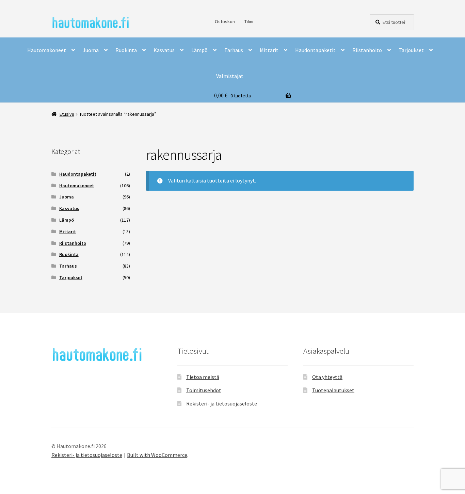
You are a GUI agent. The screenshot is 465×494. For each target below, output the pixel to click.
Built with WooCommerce (157, 454)
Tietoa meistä (202, 376)
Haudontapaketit (315, 50)
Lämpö (199, 50)
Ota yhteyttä (327, 376)
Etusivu (67, 114)
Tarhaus (233, 50)
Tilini (248, 21)
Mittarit (269, 50)
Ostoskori (225, 21)
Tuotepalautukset (333, 390)
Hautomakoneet (46, 50)
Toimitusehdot (203, 390)
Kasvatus (164, 50)
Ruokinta (126, 50)
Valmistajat (229, 76)
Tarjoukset (411, 50)
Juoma (91, 50)
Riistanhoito (367, 50)
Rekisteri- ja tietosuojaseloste (221, 403)
